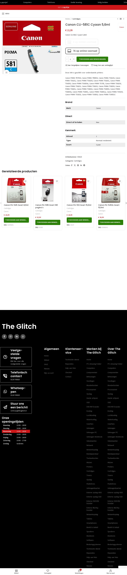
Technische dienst (72, 359)
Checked (68, 372)
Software (90, 540)
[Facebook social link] (71, 165)
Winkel (46, 360)
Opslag (89, 394)
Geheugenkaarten (93, 488)
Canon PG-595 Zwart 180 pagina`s (46, 206)
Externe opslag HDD (94, 492)
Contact (68, 377)
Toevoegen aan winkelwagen (92, 59)
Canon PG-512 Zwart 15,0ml (79, 205)
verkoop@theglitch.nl (19, 411)
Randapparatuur (92, 454)
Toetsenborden (92, 458)
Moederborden (92, 385)
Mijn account (49, 373)
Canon (121, 27)
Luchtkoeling (91, 415)
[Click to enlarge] (6, 72)
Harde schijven (92, 398)
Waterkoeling (91, 419)
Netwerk (90, 445)
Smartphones (91, 523)
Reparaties (69, 364)
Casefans (90, 424)
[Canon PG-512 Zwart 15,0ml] (79, 190)
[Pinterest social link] (78, 165)
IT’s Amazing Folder (94, 364)
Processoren (91, 389)
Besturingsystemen (94, 544)
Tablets (89, 519)
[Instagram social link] (10, 336)
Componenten (92, 372)
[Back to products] (120, 18)
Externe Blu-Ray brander (92, 509)
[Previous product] (117, 18)
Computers (91, 368)
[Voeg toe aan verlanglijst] (25, 181)
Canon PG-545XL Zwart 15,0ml (108, 206)
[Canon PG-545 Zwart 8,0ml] (16, 190)
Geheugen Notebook (94, 437)
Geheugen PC (92, 432)
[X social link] (74, 165)
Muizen (89, 462)
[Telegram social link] (84, 165)
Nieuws (46, 368)
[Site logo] (63, 7)
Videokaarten (91, 441)
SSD (88, 402)
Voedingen (90, 381)
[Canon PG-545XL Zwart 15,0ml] (110, 190)
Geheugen (90, 428)
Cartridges (76, 19)
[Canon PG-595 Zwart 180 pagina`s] (47, 190)
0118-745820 (15, 379)
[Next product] (123, 18)
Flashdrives (91, 484)
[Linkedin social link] (81, 165)
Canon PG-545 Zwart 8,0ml (16, 205)
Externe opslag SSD (94, 497)
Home (67, 19)
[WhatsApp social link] (22, 336)
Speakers (90, 531)
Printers (89, 467)
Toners (89, 475)
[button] (16, 220)
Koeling (89, 411)
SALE (46, 364)
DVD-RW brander (93, 407)
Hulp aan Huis (70, 368)
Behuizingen (91, 377)
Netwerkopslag (92, 450)
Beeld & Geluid (92, 527)
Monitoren (90, 536)
